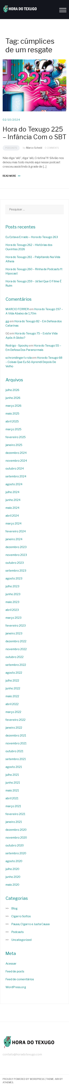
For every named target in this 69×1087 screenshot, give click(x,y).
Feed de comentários (19, 979)
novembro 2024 (16, 460)
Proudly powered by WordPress (23, 1079)
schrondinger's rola (18, 357)
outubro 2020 (14, 845)
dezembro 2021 (15, 735)
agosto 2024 (13, 484)
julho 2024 (12, 492)
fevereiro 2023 (15, 625)
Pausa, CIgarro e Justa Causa (30, 924)
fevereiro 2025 (15, 437)
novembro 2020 (16, 837)
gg (7, 321)
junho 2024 (13, 500)
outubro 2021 (14, 751)
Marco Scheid (34, 147)
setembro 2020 (15, 853)
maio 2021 (12, 790)
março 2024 (13, 523)
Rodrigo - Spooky (16, 345)
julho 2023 (12, 586)
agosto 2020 (13, 861)
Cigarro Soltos (21, 916)
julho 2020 (12, 869)
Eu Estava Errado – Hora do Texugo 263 (31, 237)
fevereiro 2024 (15, 531)
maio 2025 (12, 413)
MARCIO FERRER (17, 309)
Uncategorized (21, 940)
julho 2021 (12, 774)
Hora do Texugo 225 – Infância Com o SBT (34, 133)
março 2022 (13, 712)
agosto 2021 (13, 767)
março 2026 (13, 405)
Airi (57, 1079)
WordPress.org (15, 987)
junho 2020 (12, 877)
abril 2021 (11, 798)
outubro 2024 (14, 468)
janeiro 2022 (13, 727)
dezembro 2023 (16, 547)
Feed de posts (14, 971)
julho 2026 (12, 390)
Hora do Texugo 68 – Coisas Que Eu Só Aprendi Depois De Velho (33, 362)
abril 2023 (12, 610)
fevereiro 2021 (15, 814)
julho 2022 (12, 680)
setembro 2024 (15, 476)
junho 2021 (12, 782)
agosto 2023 (13, 578)
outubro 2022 (14, 657)
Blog (14, 908)
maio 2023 (12, 602)
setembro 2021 (15, 759)
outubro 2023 (14, 562)
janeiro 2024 (13, 539)
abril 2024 (12, 515)
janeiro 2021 (13, 822)
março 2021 (13, 806)
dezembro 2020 (16, 829)
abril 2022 (12, 704)
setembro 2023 (15, 570)
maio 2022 (12, 696)
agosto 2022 (13, 672)
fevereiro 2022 (15, 720)
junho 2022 (12, 688)
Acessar (10, 963)
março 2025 (13, 429)
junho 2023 (12, 594)
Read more (11, 175)
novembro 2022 (16, 649)
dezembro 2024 (16, 453)
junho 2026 (12, 398)
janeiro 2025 (13, 445)
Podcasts (11, 148)
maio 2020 (12, 884)
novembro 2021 (16, 743)
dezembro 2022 (15, 641)
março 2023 (13, 617)
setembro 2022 (15, 665)
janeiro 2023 (13, 633)
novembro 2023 (16, 555)
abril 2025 (12, 421)
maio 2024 (12, 508)
